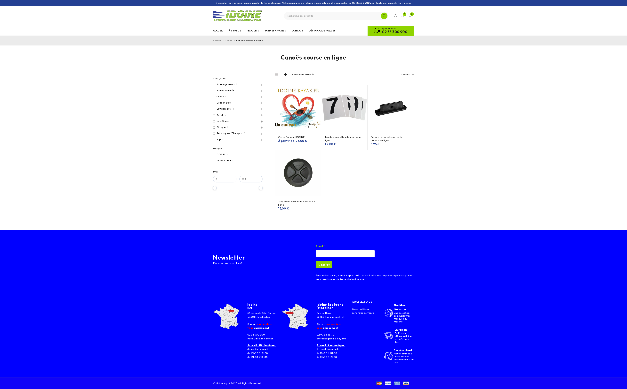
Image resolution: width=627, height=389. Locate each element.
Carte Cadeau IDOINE (291, 137)
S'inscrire (324, 264)
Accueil (217, 40)
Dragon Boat (224, 102)
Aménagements (226, 84)
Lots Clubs (223, 120)
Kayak (220, 114)
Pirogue (221, 127)
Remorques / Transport (230, 133)
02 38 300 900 (394, 32)
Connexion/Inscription (395, 15)
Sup (219, 139)
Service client (403, 350)
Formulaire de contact (260, 338)
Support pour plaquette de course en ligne (387, 138)
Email (320, 246)
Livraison (401, 329)
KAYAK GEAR (224, 160)
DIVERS (221, 154)
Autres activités (225, 90)
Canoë (229, 40)
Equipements (224, 108)
